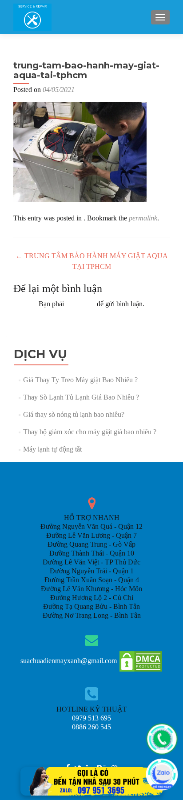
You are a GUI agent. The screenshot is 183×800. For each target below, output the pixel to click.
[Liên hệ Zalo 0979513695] (91, 780)
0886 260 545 (91, 727)
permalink (143, 218)
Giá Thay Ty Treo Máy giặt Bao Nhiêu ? (80, 380)
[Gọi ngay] (161, 738)
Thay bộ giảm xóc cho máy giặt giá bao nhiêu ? (89, 432)
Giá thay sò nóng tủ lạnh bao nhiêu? (73, 414)
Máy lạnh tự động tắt (52, 449)
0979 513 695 (91, 718)
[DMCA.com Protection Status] (141, 660)
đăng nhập (80, 304)
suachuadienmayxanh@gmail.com (68, 660)
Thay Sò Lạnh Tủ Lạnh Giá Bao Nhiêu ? (81, 397)
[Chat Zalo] (161, 774)
